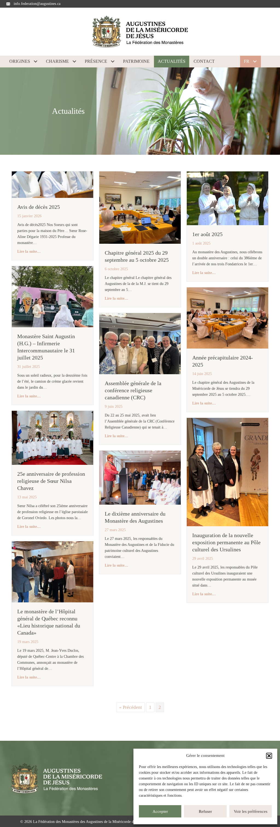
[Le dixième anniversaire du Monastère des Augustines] (140, 477)
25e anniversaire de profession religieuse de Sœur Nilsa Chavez (51, 481)
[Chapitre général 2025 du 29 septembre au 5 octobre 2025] (140, 207)
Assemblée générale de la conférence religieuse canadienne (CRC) (133, 390)
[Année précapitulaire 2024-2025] (227, 317)
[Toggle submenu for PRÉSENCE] (112, 61)
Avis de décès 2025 (38, 207)
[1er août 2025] (227, 197)
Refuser (205, 811)
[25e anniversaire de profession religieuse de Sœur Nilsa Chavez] (52, 437)
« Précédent (130, 707)
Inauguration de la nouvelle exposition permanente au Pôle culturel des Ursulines (226, 542)
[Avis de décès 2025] (52, 184)
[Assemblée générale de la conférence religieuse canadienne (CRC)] (140, 343)
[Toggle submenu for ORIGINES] (35, 61)
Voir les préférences (250, 811)
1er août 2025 (207, 234)
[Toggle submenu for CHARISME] (74, 61)
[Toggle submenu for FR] (255, 61)
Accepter (160, 811)
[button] (269, 755)
